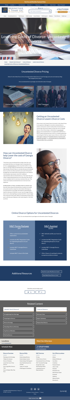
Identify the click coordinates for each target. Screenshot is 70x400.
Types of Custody (24, 366)
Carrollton (54, 361)
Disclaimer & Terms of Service (32, 392)
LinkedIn (38, 389)
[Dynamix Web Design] (63, 391)
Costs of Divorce (42, 309)
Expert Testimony (41, 318)
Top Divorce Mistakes (9, 330)
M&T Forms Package (19, 226)
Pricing (37, 357)
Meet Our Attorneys (44, 341)
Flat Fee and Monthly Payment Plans (35, 2)
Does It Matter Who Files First (9, 370)
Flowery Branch (56, 364)
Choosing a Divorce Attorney (11, 326)
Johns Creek (55, 366)
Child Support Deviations (25, 368)
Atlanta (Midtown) (56, 359)
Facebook (31, 389)
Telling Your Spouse (7, 359)
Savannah (54, 374)
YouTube (35, 389)
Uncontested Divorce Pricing (43, 361)
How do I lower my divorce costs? (51, 271)
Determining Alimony (25, 357)
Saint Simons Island (56, 372)
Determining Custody (25, 359)
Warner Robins (55, 378)
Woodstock (55, 380)
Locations (5, 341)
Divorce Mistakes (7, 361)
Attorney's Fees (41, 314)
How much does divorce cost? (51, 275)
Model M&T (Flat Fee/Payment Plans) (40, 365)
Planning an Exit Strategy (9, 357)
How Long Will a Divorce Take (9, 367)
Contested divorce (11, 165)
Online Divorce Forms (41, 359)
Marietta (54, 368)
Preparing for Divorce (9, 318)
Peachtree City (55, 370)
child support (40, 136)
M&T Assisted (50, 226)
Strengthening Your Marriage (11, 314)
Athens (54, 357)
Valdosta (54, 376)
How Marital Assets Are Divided (25, 363)
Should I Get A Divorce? (11, 309)
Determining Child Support (26, 361)
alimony (45, 136)
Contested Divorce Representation (40, 369)
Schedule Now (62, 12)
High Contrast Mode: (34, 398)
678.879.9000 (62, 9)
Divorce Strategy (8, 322)
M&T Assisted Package (41, 362)
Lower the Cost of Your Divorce (8, 363)
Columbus (54, 362)
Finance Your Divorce (42, 322)
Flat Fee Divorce (8, 335)
